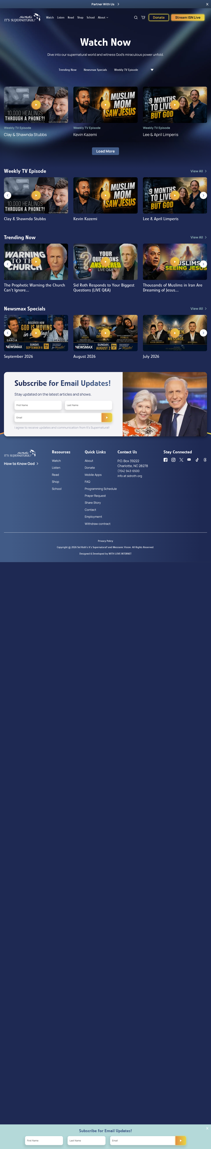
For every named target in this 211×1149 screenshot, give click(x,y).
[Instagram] (173, 460)
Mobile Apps (93, 475)
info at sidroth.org (130, 476)
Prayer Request (95, 496)
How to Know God (19, 463)
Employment (93, 517)
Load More (105, 151)
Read (71, 17)
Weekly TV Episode (126, 70)
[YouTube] (189, 460)
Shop (80, 17)
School (91, 17)
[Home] (22, 17)
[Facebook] (165, 460)
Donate (159, 17)
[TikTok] (197, 460)
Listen (60, 17)
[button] (207, 4)
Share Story (93, 503)
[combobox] (150, 69)
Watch (50, 17)
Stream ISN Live (187, 17)
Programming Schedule (101, 489)
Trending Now (67, 70)
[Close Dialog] (207, 1128)
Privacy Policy (105, 541)
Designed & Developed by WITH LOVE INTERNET (105, 553)
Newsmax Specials (95, 70)
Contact (90, 510)
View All (197, 171)
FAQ (87, 482)
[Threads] (205, 460)
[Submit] (107, 417)
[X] (181, 460)
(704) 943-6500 (128, 471)
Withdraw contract (97, 524)
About (101, 17)
